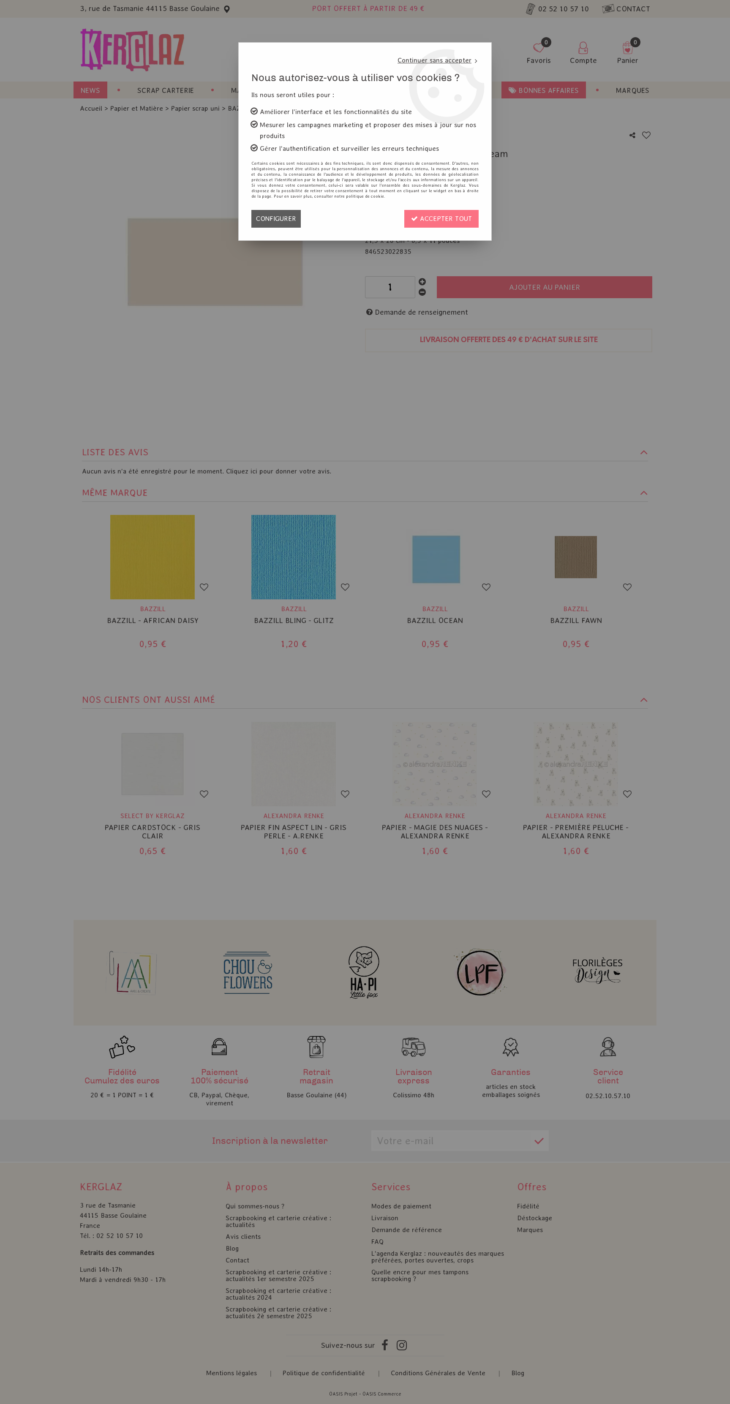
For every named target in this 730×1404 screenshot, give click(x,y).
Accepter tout (445, 218)
